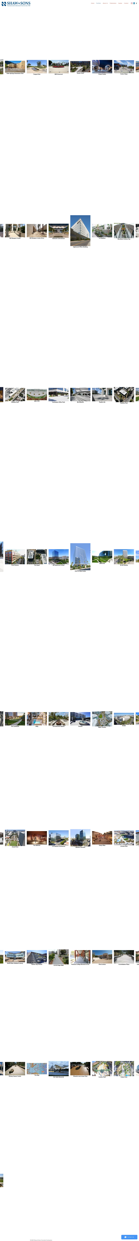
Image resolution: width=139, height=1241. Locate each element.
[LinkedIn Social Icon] (134, 3)
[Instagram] (131, 3)
